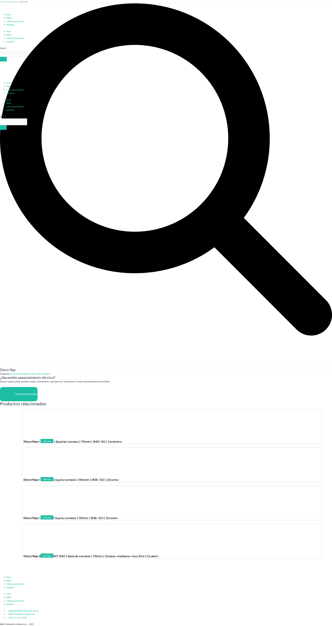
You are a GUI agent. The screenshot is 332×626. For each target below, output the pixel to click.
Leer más (47, 441)
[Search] (3, 59)
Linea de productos (15, 21)
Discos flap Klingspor (40, 374)
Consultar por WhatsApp (26, 394)
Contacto (10, 25)
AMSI (8, 18)
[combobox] (13, 53)
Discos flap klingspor (20, 374)
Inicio (8, 14)
